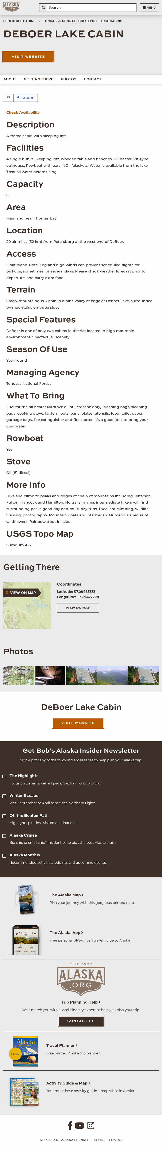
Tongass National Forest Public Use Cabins (82, 21)
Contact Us (81, 1021)
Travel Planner (61, 1046)
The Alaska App (65, 933)
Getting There (38, 79)
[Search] (43, 7)
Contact (92, 79)
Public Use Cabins (19, 21)
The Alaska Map (66, 895)
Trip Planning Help (80, 1002)
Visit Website (28, 57)
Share (27, 98)
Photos (68, 79)
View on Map (78, 608)
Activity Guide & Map (67, 1083)
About (9, 79)
